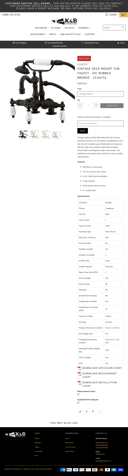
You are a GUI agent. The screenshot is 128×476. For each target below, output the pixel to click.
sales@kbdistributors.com (103, 461)
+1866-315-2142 (10, 14)
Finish (79, 89)
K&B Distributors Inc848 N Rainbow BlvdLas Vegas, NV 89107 (102, 445)
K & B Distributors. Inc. (16, 469)
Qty (78, 100)
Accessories (38, 34)
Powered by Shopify (46, 469)
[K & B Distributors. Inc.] (64, 21)
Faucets (70, 28)
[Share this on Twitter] (80, 412)
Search (67, 438)
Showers (84, 28)
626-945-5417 (62, 6)
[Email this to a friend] (99, 412)
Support (90, 34)
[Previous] (6, 91)
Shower (37, 447)
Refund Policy (69, 443)
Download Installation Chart (99, 384)
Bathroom (41, 28)
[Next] (73, 91)
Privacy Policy (69, 451)
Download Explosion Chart (102, 368)
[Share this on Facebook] (86, 412)
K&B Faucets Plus (70, 34)
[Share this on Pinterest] (93, 412)
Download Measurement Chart (99, 375)
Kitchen (56, 28)
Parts (53, 34)
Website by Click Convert (31, 469)
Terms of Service (70, 447)
